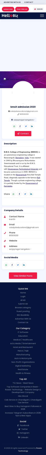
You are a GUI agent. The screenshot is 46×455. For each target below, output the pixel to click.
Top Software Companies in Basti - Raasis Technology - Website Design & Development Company (23, 389)
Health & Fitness (23, 373)
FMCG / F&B (23, 351)
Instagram (24, 433)
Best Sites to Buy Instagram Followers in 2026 (23, 407)
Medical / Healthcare (23, 339)
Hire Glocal (23, 396)
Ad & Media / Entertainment (23, 343)
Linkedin (24, 437)
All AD (23, 300)
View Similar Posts (23, 275)
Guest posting (23, 311)
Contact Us (23, 322)
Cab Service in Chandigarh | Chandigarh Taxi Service (23, 401)
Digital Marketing (23, 366)
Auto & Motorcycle (23, 358)
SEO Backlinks (23, 315)
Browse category (23, 307)
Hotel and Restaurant (23, 347)
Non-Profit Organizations (23, 362)
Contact (28, 2)
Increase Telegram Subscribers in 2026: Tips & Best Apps (23, 414)
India (27, 158)
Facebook (24, 425)
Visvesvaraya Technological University (23, 169)
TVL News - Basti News (23, 383)
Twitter (24, 429)
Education (23, 336)
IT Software (23, 332)
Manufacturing (23, 354)
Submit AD (23, 304)
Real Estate (23, 369)
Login (23, 296)
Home (23, 292)
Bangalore (19, 158)
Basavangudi (21, 175)
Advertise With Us (12, 2)
